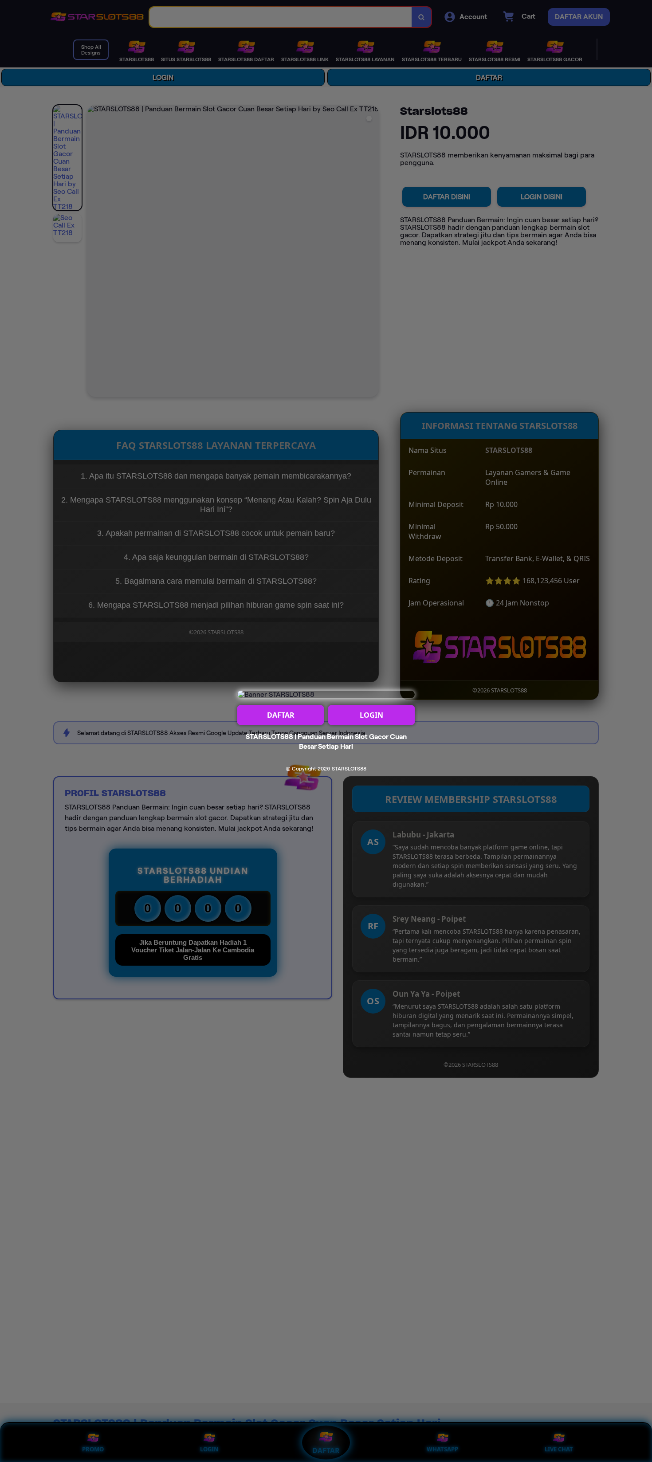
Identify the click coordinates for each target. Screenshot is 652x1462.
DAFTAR (281, 715)
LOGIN (371, 715)
